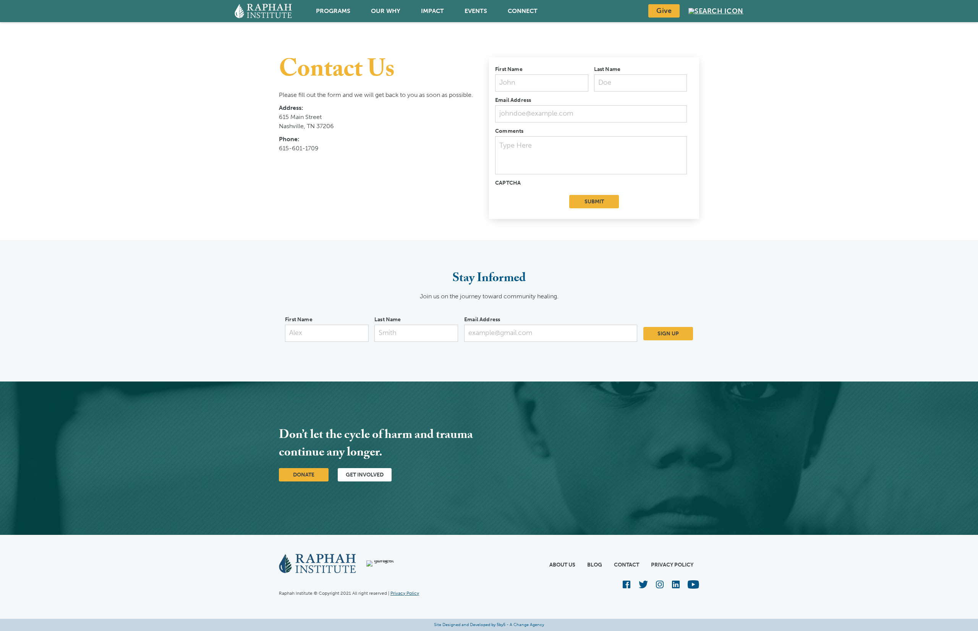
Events (476, 10)
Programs (333, 10)
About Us (562, 565)
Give (664, 10)
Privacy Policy (672, 565)
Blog (594, 565)
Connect (523, 10)
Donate (303, 475)
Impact (432, 10)
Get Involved (365, 475)
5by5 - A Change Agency (520, 624)
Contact (626, 565)
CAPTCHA (508, 183)
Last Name (607, 69)
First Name (509, 69)
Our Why (385, 10)
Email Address (513, 100)
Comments (509, 131)
